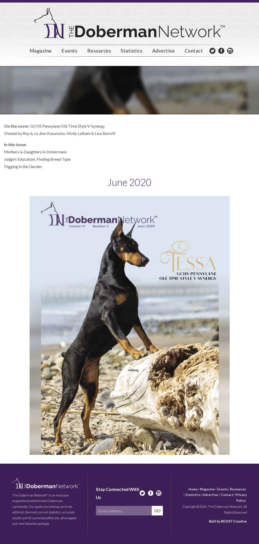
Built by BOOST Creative (228, 521)
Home (193, 489)
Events (69, 51)
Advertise (210, 495)
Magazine (207, 489)
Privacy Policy (241, 497)
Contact (194, 51)
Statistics (192, 495)
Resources (238, 489)
